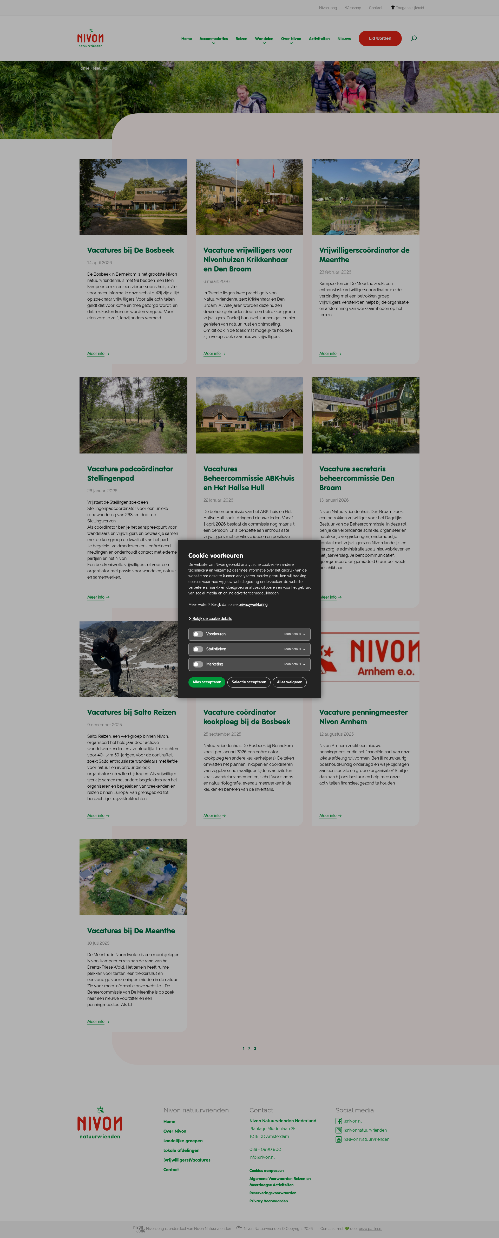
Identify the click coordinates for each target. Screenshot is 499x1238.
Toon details (292, 634)
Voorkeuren (216, 634)
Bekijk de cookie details (212, 619)
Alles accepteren (207, 682)
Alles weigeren (289, 682)
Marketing (214, 664)
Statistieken (216, 649)
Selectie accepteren (249, 682)
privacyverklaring (253, 604)
